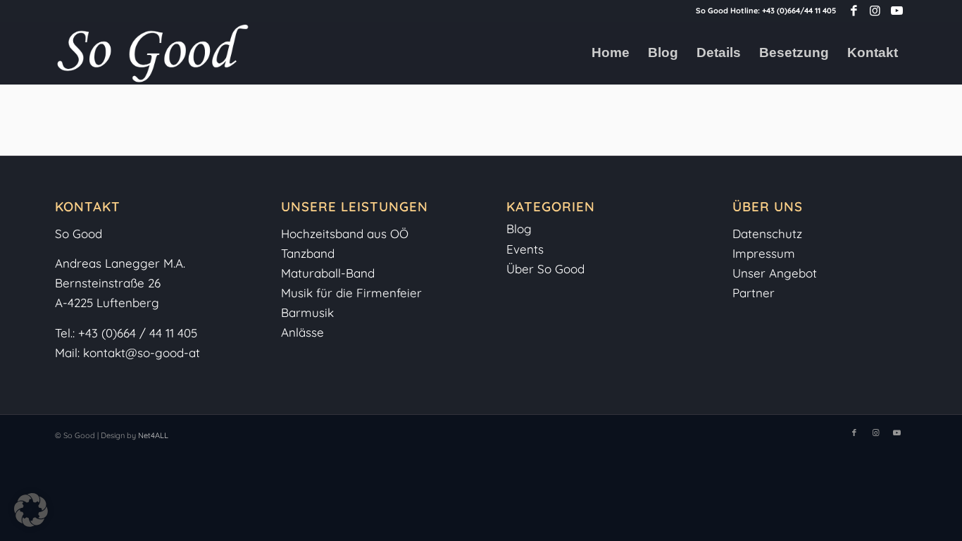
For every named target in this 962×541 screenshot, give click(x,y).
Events (525, 249)
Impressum (765, 253)
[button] (31, 510)
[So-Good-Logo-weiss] (152, 53)
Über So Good (545, 268)
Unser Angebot (774, 273)
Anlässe (302, 332)
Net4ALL (152, 435)
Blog (519, 228)
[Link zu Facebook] (854, 10)
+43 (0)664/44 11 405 (799, 10)
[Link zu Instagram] (875, 10)
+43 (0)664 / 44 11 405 (137, 332)
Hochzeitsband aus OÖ (344, 233)
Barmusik (307, 312)
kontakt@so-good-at (141, 352)
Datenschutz (767, 233)
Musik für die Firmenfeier (351, 292)
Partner (753, 292)
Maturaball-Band (328, 273)
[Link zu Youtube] (896, 10)
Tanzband (308, 253)
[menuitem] (610, 53)
